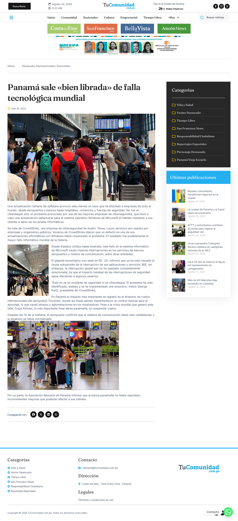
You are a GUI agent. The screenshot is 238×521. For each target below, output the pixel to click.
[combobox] (214, 17)
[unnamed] (119, 54)
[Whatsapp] (228, 512)
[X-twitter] (227, 6)
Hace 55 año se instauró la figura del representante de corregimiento (206, 265)
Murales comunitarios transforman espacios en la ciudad (203, 194)
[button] (33, 414)
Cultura (109, 17)
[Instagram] (221, 6)
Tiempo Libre (152, 17)
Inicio (51, 17)
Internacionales (45, 66)
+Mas (171, 17)
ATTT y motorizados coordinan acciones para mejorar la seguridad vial (205, 228)
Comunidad (69, 17)
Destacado (28, 66)
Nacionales (90, 17)
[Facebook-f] (215, 6)
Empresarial (128, 17)
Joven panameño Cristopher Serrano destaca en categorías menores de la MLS (205, 247)
